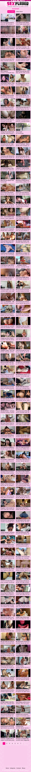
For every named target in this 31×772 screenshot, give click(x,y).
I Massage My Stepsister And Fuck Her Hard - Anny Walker (23, 107)
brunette (10, 24)
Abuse (23, 768)
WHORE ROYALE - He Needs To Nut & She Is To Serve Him (8, 411)
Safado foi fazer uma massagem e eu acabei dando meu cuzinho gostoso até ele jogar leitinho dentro (8, 496)
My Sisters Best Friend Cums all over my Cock (8, 423)
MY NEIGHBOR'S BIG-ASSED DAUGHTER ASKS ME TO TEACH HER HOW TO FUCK (23, 520)
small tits (24, 533)
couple (7, 461)
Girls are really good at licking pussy (23, 447)
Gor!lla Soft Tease (5, 629)
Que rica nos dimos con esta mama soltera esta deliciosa (8, 714)
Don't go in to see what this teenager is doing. (8, 520)
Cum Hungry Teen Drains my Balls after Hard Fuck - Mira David (8, 192)
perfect (18, 412)
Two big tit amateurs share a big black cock (8, 168)
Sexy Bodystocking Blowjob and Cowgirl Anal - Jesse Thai (8, 435)
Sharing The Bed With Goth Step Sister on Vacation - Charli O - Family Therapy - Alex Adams (23, 496)
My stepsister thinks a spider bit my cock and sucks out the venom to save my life (23, 241)
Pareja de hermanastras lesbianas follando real (8, 314)
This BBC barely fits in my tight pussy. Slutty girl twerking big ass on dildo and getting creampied (23, 605)
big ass (12, 97)
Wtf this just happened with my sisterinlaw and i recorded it (23, 34)
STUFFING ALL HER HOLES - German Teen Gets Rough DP (8, 265)
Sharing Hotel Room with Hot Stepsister (23, 532)
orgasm (18, 716)
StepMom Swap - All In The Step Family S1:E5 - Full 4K (8, 350)
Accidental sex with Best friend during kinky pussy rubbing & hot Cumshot (23, 314)
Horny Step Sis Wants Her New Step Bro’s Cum (8, 593)
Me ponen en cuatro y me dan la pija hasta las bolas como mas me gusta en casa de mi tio (8, 617)
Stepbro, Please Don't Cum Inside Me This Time (8, 483)
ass (4, 24)
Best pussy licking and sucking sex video (23, 180)
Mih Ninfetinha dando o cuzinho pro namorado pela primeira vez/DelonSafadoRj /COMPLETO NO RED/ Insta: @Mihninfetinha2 (23, 374)
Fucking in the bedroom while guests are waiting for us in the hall (23, 119)
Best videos (11, 11)
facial (17, 24)
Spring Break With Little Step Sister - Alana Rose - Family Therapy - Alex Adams (23, 156)
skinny (23, 194)
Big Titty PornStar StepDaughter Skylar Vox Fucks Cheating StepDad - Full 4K (23, 471)
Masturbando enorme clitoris (8, 277)
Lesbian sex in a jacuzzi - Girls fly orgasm (23, 714)
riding (15, 133)
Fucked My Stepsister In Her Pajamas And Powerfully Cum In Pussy (8, 34)
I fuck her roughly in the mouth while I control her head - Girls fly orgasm (8, 738)
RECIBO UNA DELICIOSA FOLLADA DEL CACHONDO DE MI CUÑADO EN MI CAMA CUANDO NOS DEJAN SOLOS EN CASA (23, 386)
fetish (22, 242)
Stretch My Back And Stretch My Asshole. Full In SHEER (8, 386)
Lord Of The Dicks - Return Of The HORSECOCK (23, 144)
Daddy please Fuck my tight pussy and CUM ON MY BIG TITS (8, 726)
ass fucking (11, 254)
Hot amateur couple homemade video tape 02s (8, 459)
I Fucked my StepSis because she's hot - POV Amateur (8, 544)
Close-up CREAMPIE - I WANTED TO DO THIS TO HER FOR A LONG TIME (8, 301)
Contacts (18, 768)
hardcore (23, 60)
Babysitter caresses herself (8, 47)
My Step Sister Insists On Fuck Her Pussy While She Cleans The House (23, 641)
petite (10, 60)
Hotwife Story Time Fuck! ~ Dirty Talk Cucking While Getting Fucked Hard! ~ (8, 107)
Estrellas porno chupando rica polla (8, 229)
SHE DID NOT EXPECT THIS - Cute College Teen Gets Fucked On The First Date (8, 83)
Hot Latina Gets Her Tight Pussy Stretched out (8, 144)
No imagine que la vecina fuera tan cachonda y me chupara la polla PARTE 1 (23, 83)
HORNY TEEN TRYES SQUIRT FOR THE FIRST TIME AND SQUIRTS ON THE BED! (23, 617)
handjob (26, 473)
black (10, 169)
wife (2, 509)
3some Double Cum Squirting (23, 568)
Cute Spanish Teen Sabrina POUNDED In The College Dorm (23, 22)
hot (28, 218)
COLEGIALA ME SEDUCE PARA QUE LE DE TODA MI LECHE (8, 156)
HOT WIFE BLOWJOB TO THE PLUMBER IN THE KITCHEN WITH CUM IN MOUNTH (8, 398)
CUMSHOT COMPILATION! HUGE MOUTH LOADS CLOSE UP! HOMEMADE (23, 168)
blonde (20, 72)
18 (16, 546)
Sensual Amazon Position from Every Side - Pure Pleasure (8, 690)
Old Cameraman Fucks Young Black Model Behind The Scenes (23, 690)
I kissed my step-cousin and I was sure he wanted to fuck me (23, 593)
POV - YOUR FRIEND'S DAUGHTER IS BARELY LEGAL (8, 216)
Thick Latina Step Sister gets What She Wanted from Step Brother (23, 459)
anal (2, 24)
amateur (15, 24)
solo (17, 558)
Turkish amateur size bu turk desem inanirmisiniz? (8, 532)
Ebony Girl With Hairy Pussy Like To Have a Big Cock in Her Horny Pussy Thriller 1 (23, 229)
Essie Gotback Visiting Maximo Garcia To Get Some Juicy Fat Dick (8, 678)
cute (28, 36)
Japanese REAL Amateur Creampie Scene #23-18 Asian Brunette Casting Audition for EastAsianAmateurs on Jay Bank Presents (23, 544)
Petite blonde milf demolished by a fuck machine (23, 581)
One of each (19, 132)
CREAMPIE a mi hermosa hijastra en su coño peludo (23, 216)
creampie (10, 36)
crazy (15, 327)
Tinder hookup (19, 665)
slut (9, 84)
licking (20, 182)
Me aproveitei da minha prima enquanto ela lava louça (8, 641)
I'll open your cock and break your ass (23, 362)
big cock (8, 97)
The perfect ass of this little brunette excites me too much (23, 411)
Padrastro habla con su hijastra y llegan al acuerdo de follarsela (8, 289)
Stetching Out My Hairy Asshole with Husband (8, 119)
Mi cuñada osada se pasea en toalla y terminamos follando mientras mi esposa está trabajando (8, 95)
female (28, 266)
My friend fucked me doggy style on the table (8, 605)
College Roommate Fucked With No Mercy (8, 132)
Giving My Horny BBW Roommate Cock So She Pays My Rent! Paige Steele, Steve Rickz (8, 447)
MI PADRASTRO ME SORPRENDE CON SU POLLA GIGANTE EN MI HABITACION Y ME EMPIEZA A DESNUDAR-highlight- (8, 568)
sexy (17, 48)
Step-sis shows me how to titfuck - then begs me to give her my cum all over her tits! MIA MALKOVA (8, 556)
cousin (17, 594)
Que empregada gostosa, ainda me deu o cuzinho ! (8, 22)
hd (1, 121)
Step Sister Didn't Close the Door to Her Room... (8, 204)
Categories (12, 768)
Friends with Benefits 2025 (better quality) (23, 435)
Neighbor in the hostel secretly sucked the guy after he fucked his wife (8, 508)
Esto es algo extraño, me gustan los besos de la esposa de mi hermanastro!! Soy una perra (23, 95)
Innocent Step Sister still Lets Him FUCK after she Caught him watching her (8, 241)
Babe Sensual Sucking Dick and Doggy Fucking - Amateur (23, 483)
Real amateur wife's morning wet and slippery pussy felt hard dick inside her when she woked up (23, 702)
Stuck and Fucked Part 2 (22, 508)
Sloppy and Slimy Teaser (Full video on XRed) (8, 338)
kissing (13, 72)
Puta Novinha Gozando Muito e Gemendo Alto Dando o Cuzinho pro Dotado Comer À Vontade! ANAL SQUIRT (8, 253)
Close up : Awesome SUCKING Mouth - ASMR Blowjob (23, 629)
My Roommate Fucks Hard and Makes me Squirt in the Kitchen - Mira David (8, 362)
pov (13, 194)
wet (24, 703)
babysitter (3, 48)
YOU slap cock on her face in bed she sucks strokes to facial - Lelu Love (23, 653)
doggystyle (13, 84)
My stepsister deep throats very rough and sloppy (23, 204)
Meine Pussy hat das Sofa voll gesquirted (23, 71)
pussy (7, 48)
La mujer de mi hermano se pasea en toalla (8, 471)
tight (17, 339)
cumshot (3, 36)
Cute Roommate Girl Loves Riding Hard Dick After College (23, 350)
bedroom (18, 121)
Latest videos (19, 11)
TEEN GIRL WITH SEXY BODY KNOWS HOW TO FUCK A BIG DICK (23, 423)
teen (7, 36)
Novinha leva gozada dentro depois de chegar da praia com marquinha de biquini (8, 59)
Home (7, 768)
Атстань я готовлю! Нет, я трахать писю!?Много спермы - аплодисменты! (23, 738)
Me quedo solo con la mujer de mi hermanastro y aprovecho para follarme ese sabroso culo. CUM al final (23, 556)
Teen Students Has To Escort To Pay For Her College (23, 398)
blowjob (6, 84)
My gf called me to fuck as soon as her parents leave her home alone (8, 374)
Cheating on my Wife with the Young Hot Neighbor (8, 653)
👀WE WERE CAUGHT (21, 265)
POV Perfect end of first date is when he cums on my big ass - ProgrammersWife (23, 301)
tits (27, 157)
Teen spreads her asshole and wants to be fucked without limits (8, 326)
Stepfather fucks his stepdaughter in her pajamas (23, 326)
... (23, 743)
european (27, 364)
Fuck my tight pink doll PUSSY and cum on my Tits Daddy (23, 338)
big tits (11, 109)
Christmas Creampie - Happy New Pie (23, 47)
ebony (14, 497)
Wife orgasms (4, 71)
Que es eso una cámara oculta (23, 192)
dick (12, 206)
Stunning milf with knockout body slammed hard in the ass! (23, 678)
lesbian (5, 266)
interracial (28, 60)
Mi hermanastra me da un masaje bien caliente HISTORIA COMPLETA (23, 289)
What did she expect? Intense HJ (8, 180)
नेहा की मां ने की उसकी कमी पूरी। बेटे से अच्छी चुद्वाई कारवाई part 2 (8, 581)
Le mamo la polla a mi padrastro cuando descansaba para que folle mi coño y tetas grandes (23, 59)
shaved (24, 24)
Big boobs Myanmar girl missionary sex (8, 665)
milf (6, 24)
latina (2, 60)
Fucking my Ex (19, 726)
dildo (17, 72)
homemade (24, 36)
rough (20, 24)
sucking (26, 84)
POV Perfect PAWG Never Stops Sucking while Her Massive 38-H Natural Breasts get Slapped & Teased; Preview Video (23, 277)
